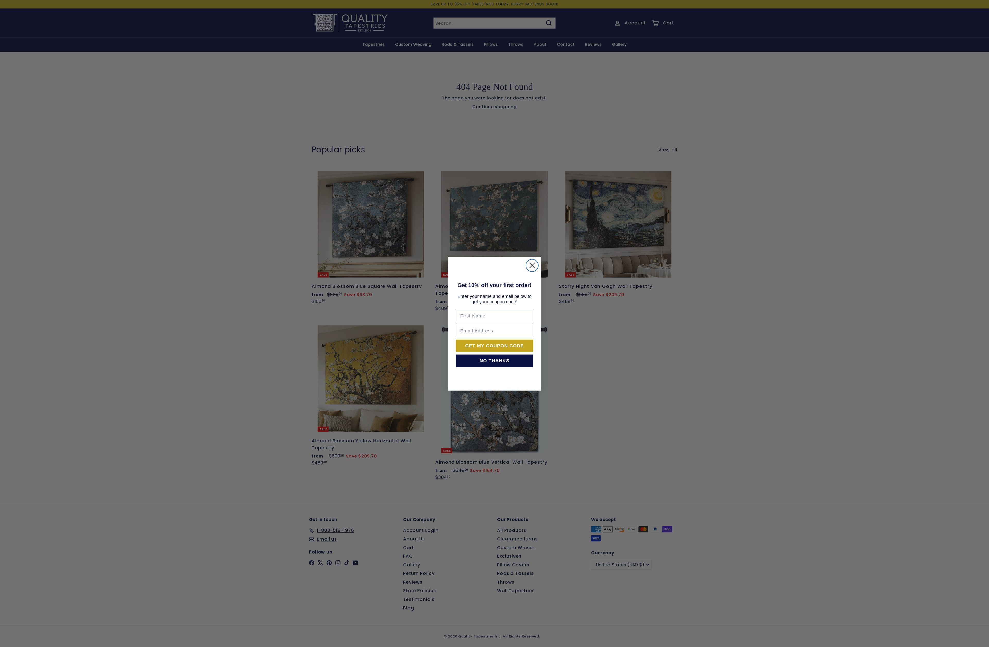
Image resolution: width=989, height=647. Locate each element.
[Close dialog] (532, 265)
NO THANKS (494, 360)
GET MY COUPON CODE (494, 345)
